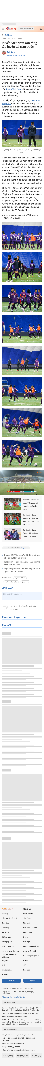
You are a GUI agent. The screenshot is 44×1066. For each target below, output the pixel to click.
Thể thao (8, 35)
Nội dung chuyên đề (31, 956)
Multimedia (6, 970)
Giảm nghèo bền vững (11, 951)
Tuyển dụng (36, 1056)
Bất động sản (7, 942)
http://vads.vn (14, 1047)
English (5, 960)
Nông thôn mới (29, 951)
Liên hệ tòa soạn (9, 1002)
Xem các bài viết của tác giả (16, 55)
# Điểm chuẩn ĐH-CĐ (26, 29)
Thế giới (26, 923)
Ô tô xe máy (6, 937)
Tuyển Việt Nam (19, 578)
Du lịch (26, 937)
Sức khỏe (5, 932)
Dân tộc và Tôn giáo (10, 918)
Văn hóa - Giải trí (30, 928)
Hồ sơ (25, 960)
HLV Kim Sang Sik (11, 582)
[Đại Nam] (4, 53)
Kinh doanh (28, 914)
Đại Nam (11, 52)
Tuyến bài (11, 981)
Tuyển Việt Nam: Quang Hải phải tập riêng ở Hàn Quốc (30, 533)
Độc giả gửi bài (22, 1056)
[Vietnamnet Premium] (7, 910)
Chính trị (27, 909)
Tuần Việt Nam (8, 946)
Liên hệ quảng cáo (10, 1029)
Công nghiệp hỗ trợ (31, 946)
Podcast (26, 970)
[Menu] (3, 28)
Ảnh (3, 965)
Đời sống (5, 928)
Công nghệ (27, 932)
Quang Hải (25, 582)
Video (25, 965)
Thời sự (5, 914)
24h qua (5, 975)
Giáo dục (5, 923)
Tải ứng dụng (8, 1056)
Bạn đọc (26, 942)
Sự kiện (33, 981)
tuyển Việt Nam (14, 89)
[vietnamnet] (11, 30)
